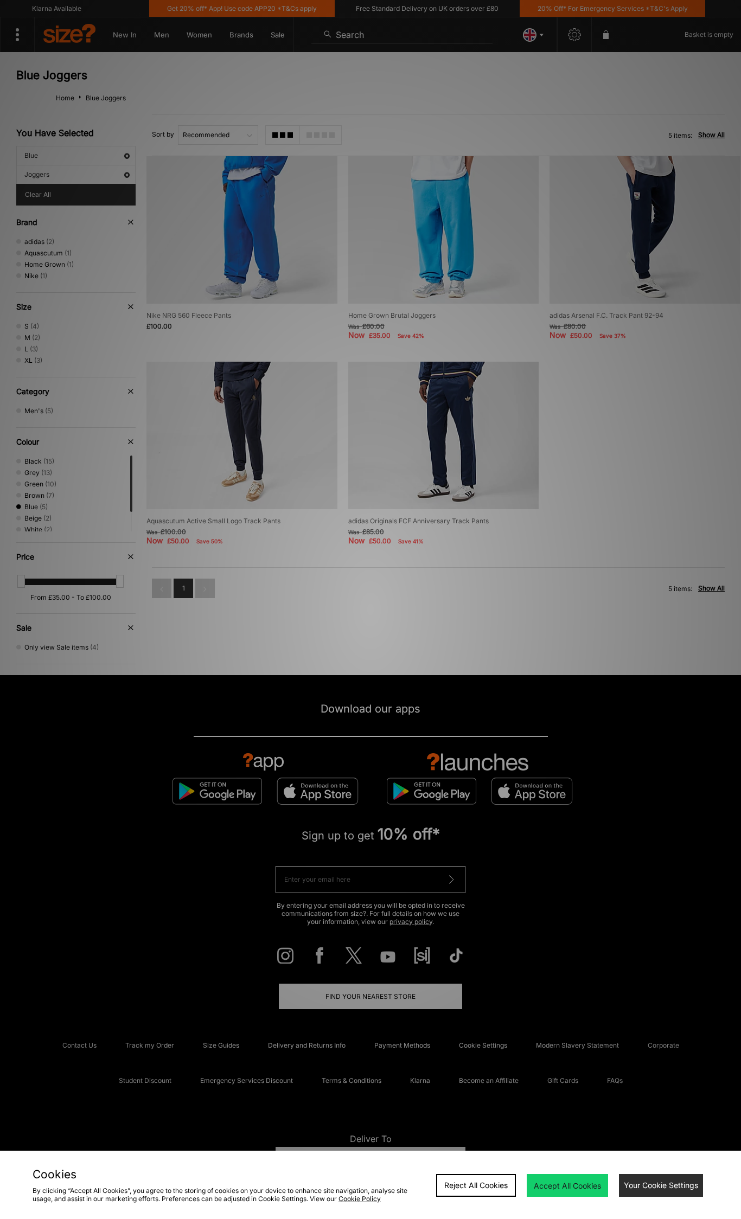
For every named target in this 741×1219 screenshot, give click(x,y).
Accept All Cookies (567, 1185)
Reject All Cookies (476, 1185)
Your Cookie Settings (661, 1185)
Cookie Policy (359, 1199)
